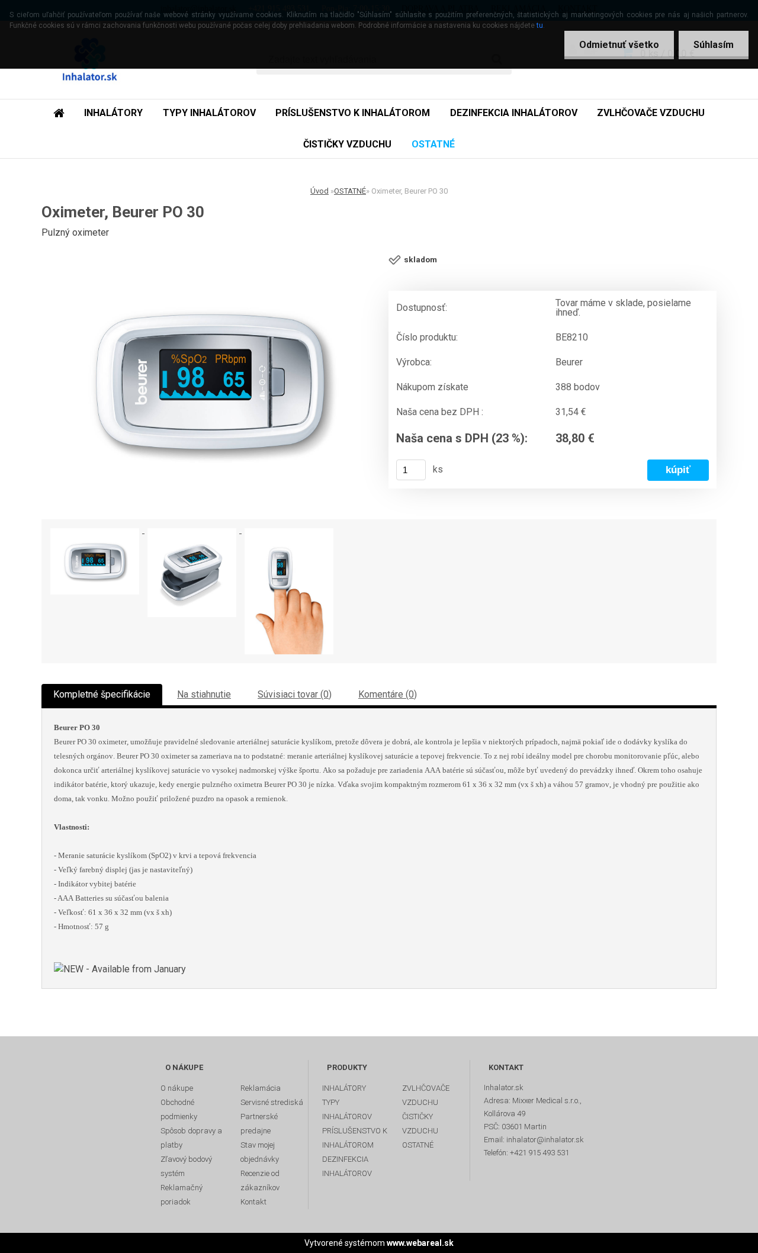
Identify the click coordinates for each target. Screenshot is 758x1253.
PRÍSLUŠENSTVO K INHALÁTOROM (352, 112)
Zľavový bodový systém (186, 1166)
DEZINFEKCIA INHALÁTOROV (513, 112)
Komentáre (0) (387, 694)
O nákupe (176, 1088)
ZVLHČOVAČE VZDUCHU (651, 112)
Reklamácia (260, 1088)
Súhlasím (713, 44)
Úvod (319, 191)
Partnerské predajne (259, 1123)
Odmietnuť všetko (619, 44)
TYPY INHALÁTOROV (209, 112)
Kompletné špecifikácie (101, 694)
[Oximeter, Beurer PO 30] (210, 382)
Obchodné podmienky (178, 1109)
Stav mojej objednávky (259, 1152)
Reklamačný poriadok (181, 1194)
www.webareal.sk (420, 1243)
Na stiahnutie (204, 694)
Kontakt (253, 1201)
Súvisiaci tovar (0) (295, 694)
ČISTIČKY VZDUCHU (347, 144)
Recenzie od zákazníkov (260, 1180)
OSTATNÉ (433, 144)
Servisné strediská (271, 1102)
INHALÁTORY (113, 112)
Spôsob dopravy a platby (191, 1137)
